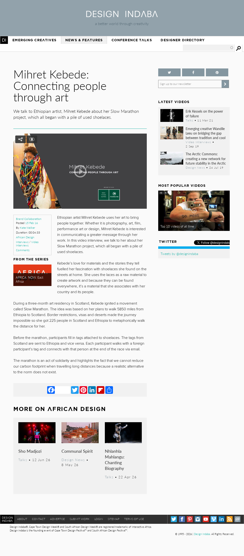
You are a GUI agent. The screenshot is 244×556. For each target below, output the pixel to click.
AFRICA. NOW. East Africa (29, 279)
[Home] (122, 15)
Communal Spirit (77, 451)
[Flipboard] (100, 390)
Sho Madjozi (29, 451)
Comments (23, 250)
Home (4, 40)
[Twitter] (75, 390)
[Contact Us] (237, 519)
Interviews (22, 242)
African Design (25, 237)
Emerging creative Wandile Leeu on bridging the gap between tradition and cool (205, 133)
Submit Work (80, 519)
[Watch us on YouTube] (206, 519)
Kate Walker (27, 228)
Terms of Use (134, 519)
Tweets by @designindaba (179, 253)
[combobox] (208, 48)
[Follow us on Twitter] (169, 72)
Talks (22, 459)
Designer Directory (183, 40)
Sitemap (113, 519)
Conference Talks (132, 40)
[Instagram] (198, 519)
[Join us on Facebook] (193, 72)
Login (98, 519)
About (22, 519)
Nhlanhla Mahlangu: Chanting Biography (115, 459)
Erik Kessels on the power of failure (204, 113)
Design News (73, 459)
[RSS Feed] (230, 519)
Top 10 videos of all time (177, 226)
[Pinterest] (83, 390)
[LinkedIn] (92, 390)
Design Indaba (202, 534)
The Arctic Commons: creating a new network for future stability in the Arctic (206, 158)
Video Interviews (27, 243)
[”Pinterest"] (217, 72)
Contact (38, 519)
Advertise (57, 519)
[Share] (109, 390)
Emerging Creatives (34, 40)
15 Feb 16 (31, 223)
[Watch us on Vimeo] (214, 519)
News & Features (84, 40)
